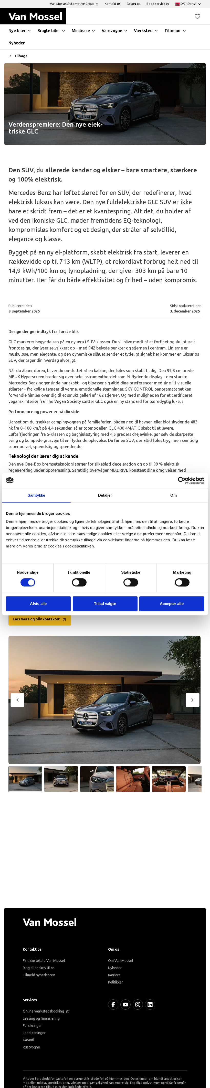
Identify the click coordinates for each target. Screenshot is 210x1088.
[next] (193, 700)
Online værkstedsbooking (43, 1011)
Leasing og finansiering (41, 1018)
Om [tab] (173, 495)
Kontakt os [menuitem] (113, 4)
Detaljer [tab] (105, 495)
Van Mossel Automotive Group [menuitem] (72, 4)
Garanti (28, 1040)
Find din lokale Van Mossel (44, 961)
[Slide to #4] (133, 779)
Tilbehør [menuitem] (172, 30)
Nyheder (115, 968)
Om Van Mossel (120, 961)
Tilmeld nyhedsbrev (39, 975)
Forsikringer (32, 1026)
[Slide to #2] (61, 779)
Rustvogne (31, 1047)
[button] (197, 16)
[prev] (17, 700)
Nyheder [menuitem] (16, 43)
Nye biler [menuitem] (17, 30)
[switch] (79, 582)
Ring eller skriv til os (39, 968)
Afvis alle (38, 603)
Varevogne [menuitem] (112, 30)
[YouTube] (125, 1004)
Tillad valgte (105, 603)
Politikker (115, 982)
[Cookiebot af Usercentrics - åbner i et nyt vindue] (181, 480)
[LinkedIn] (150, 1004)
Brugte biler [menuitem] (48, 30)
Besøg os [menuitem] (133, 4)
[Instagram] (138, 1004)
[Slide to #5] (169, 779)
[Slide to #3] (97, 779)
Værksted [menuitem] (143, 30)
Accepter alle (171, 603)
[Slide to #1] (25, 779)
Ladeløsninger (34, 1033)
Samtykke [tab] (36, 495)
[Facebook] (113, 1004)
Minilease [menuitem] (81, 30)
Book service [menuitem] (155, 4)
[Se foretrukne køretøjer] (197, 16)
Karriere (114, 975)
